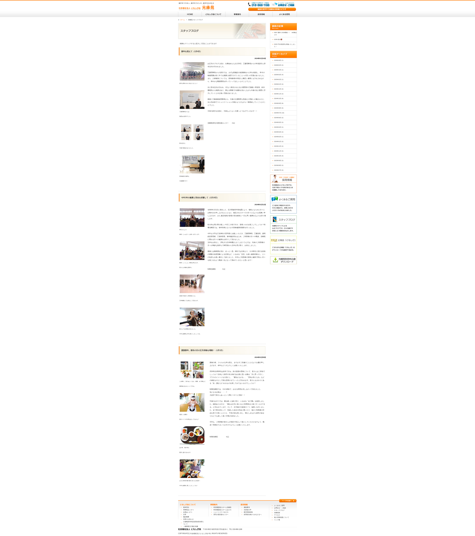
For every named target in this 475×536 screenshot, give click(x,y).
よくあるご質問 (279, 505)
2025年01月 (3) (278, 84)
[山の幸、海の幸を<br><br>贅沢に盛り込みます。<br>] (192, 443)
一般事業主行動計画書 (190, 526)
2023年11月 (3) (278, 151)
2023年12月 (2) (278, 146)
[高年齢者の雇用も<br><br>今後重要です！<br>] (192, 172)
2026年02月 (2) (278, 65)
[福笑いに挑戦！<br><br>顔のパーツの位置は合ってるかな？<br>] (192, 410)
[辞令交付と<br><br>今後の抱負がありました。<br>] (192, 139)
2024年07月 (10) (279, 113)
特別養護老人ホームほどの (222, 510)
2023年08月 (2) (278, 165)
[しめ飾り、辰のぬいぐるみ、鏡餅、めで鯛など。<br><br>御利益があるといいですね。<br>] (192, 377)
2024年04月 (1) (278, 127)
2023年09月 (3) (278, 160)
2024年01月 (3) (278, 141)
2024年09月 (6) (278, 103)
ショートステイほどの (221, 512)
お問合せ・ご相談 (280, 508)
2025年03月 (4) (278, 74)
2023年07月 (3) (278, 170)
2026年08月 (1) (278, 60)
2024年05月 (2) (278, 122)
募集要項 (247, 507)
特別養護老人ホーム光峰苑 (222, 507)
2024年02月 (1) (278, 136)
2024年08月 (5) (278, 108)
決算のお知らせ (188, 519)
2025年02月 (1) (278, 79)
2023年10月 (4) (278, 156)
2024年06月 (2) (278, 117)
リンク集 (277, 520)
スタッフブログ (279, 510)
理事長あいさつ (188, 510)
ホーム (182, 20)
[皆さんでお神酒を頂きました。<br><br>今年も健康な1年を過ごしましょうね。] (192, 325)
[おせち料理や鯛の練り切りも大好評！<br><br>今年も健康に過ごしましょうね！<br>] (192, 476)
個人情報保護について (281, 517)
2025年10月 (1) (278, 70)
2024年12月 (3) (278, 89)
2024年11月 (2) (278, 94)
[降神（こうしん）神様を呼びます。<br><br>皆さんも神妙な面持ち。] (192, 258)
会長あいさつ (187, 512)
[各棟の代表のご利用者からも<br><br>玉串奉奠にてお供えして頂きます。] (192, 291)
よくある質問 (285, 14)
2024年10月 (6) (278, 98)
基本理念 (186, 507)
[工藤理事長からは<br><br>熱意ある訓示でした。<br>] (192, 107)
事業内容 (237, 14)
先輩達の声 (247, 510)
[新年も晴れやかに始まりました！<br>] (192, 79)
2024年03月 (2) (278, 132)
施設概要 (186, 517)
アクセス (277, 515)
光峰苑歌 (277, 513)
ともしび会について (213, 14)
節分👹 (280, 39)
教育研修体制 (248, 512)
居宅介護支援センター (221, 514)
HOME (190, 14)
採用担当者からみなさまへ (253, 514)
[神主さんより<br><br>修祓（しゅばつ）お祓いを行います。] (192, 225)
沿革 (184, 514)
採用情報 (261, 14)
